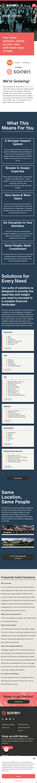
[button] (34, 758)
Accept (18, 776)
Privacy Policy (18, 780)
